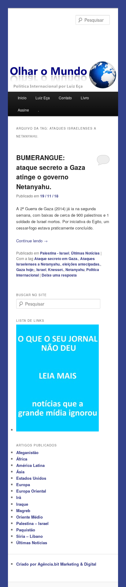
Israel (41, 269)
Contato (65, 97)
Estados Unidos (31, 478)
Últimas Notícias (85, 253)
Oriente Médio (29, 517)
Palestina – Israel (32, 523)
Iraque (22, 504)
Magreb (23, 510)
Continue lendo (32, 241)
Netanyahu (74, 269)
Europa (23, 484)
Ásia (20, 472)
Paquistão (25, 530)
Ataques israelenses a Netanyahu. (55, 261)
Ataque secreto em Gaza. (56, 258)
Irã (18, 497)
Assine (23, 109)
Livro (85, 97)
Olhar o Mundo (42, 35)
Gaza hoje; (25, 269)
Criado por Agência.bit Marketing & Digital (56, 564)
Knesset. (56, 269)
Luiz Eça (42, 97)
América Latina (30, 465)
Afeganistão (27, 452)
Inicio (22, 97)
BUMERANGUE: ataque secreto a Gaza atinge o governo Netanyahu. (50, 172)
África (21, 459)
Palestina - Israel (54, 253)
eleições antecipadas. (81, 264)
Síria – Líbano (29, 536)
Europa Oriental (31, 491)
